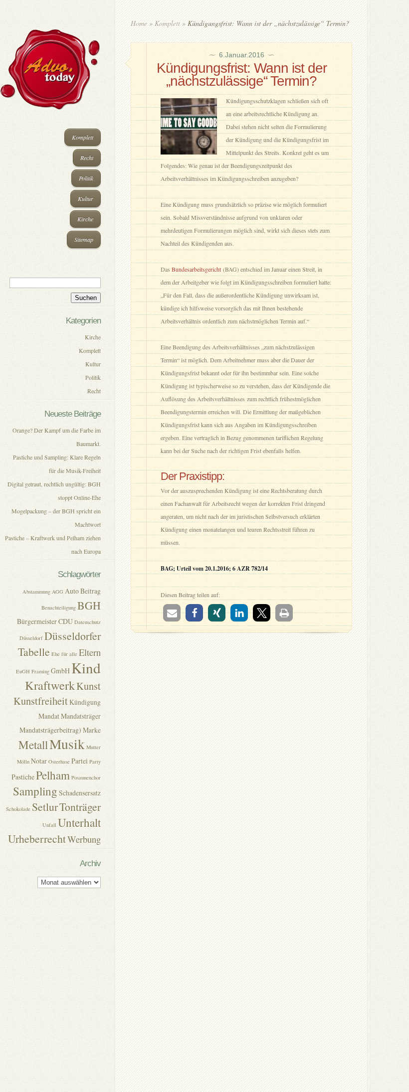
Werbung (84, 839)
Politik (86, 178)
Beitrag (90, 591)
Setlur (45, 806)
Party (95, 761)
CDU (65, 621)
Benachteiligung (58, 607)
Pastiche (22, 776)
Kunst (88, 686)
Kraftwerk (50, 685)
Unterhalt (79, 822)
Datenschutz (87, 622)
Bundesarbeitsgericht (196, 269)
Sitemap (83, 239)
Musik (67, 744)
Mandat (48, 716)
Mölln (23, 761)
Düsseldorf (31, 637)
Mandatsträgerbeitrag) (50, 730)
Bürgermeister (37, 621)
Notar (39, 761)
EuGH (23, 671)
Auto (72, 591)
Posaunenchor (86, 777)
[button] (172, 613)
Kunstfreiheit (40, 701)
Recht (86, 157)
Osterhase (59, 761)
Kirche (85, 219)
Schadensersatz (80, 792)
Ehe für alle (64, 653)
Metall (33, 745)
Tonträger (80, 806)
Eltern (90, 652)
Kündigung (85, 702)
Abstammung (36, 591)
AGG (57, 591)
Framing (40, 671)
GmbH (60, 670)
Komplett (82, 137)
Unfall (49, 824)
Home (139, 23)
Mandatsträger (81, 716)
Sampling (35, 791)
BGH (89, 605)
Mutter (93, 747)
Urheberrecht (37, 838)
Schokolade (18, 808)
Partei (79, 761)
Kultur (85, 198)
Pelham (53, 775)
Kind (86, 667)
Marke (92, 730)
